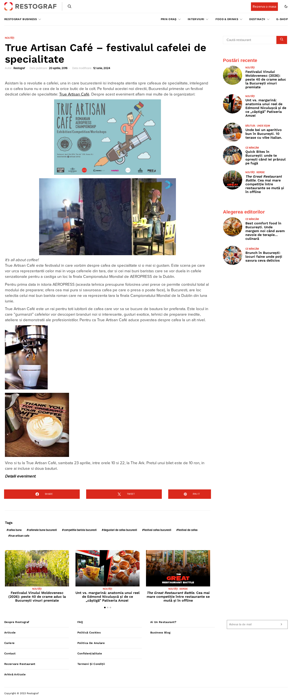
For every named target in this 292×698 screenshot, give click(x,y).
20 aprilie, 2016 (58, 68)
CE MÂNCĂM (252, 148)
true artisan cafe (19, 536)
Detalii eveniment (20, 476)
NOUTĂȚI (9, 38)
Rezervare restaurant (19, 664)
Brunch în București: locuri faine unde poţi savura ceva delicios (263, 256)
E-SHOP (282, 19)
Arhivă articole (15, 674)
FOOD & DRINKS (226, 19)
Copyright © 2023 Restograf (21, 693)
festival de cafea (188, 530)
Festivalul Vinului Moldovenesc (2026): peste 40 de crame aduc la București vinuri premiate (37, 596)
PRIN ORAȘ (169, 19)
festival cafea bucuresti (157, 530)
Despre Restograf (16, 622)
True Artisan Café (74, 94)
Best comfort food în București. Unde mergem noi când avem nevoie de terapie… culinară (265, 231)
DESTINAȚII (257, 19)
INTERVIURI (196, 19)
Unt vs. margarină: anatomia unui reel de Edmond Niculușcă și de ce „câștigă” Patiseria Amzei (107, 596)
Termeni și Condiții (91, 664)
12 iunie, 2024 (101, 68)
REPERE (184, 589)
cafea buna (15, 530)
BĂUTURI (250, 126)
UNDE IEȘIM (263, 126)
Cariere (9, 643)
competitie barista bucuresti (80, 530)
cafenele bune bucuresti (42, 530)
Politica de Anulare (91, 643)
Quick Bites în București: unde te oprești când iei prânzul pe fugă (265, 157)
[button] (286, 6)
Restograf (19, 68)
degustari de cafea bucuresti (120, 530)
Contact (10, 653)
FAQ (80, 622)
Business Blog (160, 632)
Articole (10, 632)
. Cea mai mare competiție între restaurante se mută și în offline (178, 596)
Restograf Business (20, 19)
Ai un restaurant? (163, 622)
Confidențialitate (89, 653)
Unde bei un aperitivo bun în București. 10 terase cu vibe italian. (263, 134)
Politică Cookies (89, 632)
